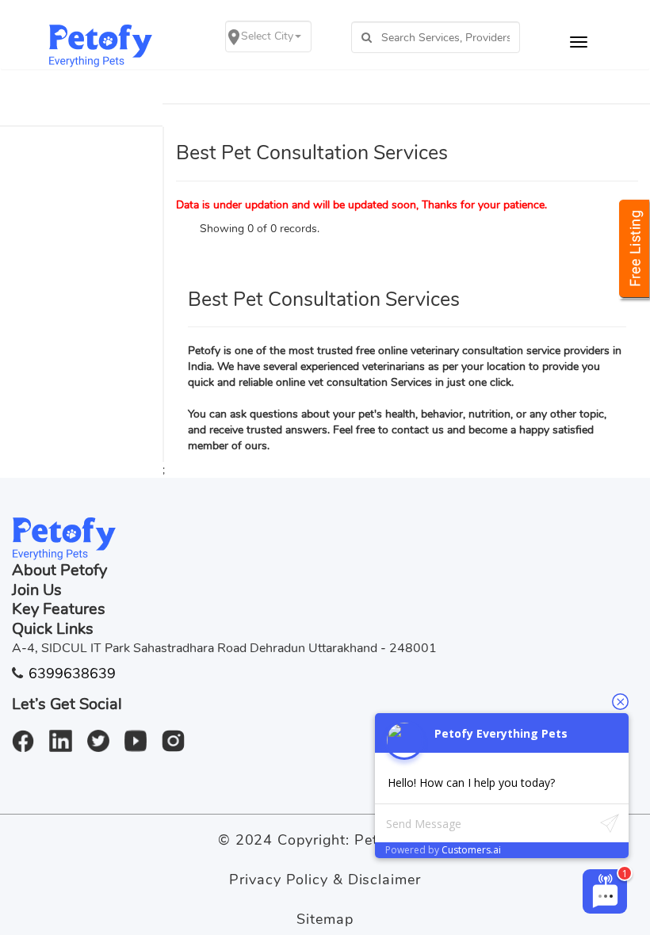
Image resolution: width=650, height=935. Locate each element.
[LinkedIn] (66, 732)
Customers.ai (471, 850)
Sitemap (324, 919)
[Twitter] (104, 732)
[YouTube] (141, 732)
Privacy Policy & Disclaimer (324, 879)
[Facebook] (29, 732)
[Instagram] (179, 732)
